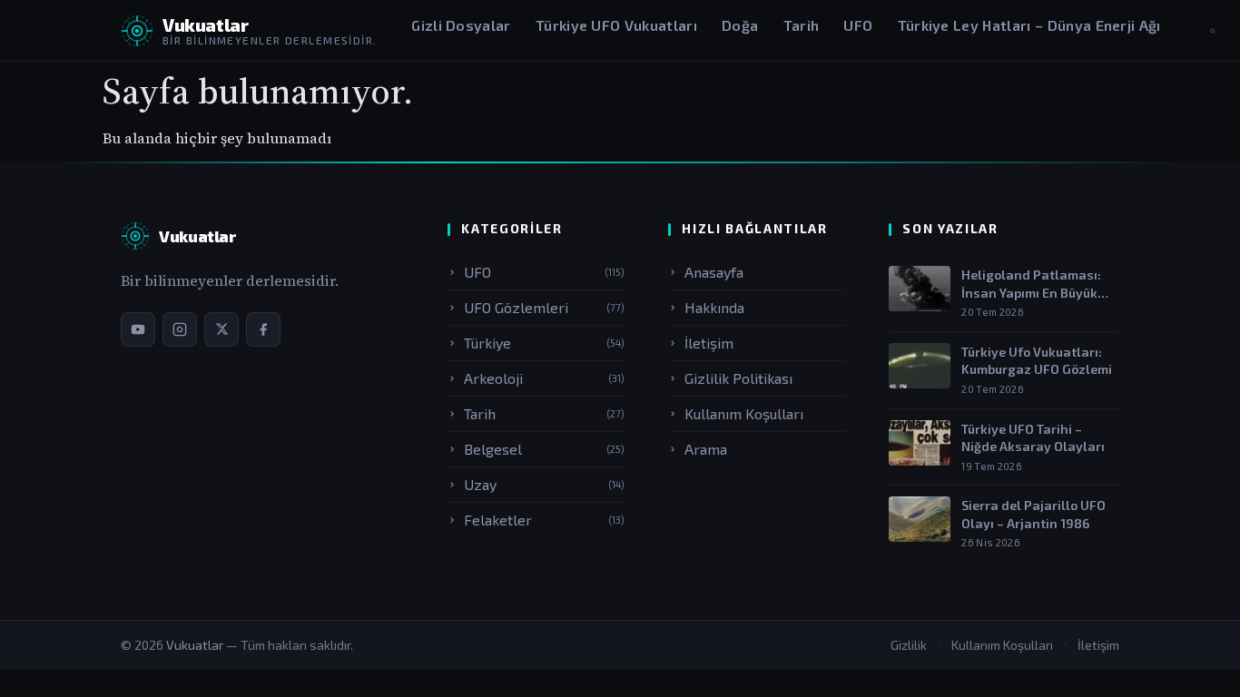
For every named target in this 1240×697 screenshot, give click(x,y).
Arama (705, 448)
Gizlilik (909, 645)
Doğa (740, 25)
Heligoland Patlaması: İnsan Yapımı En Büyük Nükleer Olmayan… (1031, 284)
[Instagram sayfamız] (179, 329)
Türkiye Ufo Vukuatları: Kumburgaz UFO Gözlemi (1036, 361)
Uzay (544, 484)
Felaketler (544, 519)
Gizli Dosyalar (460, 25)
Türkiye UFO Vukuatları (616, 25)
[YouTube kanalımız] (138, 329)
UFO (857, 25)
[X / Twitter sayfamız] (221, 329)
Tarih (801, 25)
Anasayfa (713, 271)
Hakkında (714, 307)
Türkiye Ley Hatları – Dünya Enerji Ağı (1029, 25)
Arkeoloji (544, 378)
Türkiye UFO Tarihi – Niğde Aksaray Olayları (1033, 438)
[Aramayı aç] (1213, 31)
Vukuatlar (196, 645)
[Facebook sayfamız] (263, 329)
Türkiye (544, 342)
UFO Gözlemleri (544, 307)
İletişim (708, 342)
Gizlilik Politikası (738, 378)
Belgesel (544, 448)
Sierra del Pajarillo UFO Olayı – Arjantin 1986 (1033, 514)
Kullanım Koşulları (743, 413)
